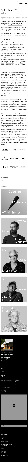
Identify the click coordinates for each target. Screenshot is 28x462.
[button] (15, 407)
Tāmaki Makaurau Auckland (6, 380)
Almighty (7, 64)
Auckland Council (4, 455)
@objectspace (17, 381)
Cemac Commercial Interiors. (15, 24)
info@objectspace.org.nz (5, 391)
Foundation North (4, 454)
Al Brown (4, 47)
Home (2, 368)
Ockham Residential (4, 434)
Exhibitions (3, 371)
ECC (2, 442)
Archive (2, 376)
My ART (2, 446)
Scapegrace (4, 61)
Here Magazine (19, 23)
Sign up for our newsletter (6, 423)
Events (2, 372)
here (5, 56)
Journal (2, 374)
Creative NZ (3, 452)
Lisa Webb (4, 44)
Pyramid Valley (10, 62)
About (2, 369)
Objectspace (17, 385)
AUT (2, 438)
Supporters (3, 375)
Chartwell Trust (4, 445)
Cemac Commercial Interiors (6, 444)
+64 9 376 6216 (3, 390)
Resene (2, 448)
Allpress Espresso (13, 61)
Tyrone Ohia (5, 41)
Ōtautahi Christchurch (5, 385)
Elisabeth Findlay (6, 49)
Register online (4, 186)
